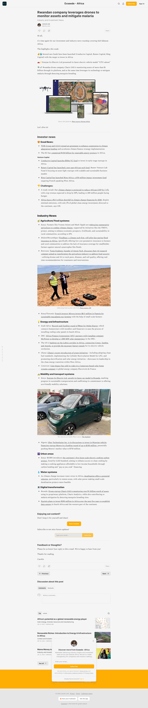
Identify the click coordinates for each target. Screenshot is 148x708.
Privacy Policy (89, 673)
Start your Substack (69, 699)
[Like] (39, 31)
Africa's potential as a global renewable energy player (62, 619)
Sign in (141, 4)
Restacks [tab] (51, 588)
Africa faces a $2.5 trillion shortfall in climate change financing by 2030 (71, 199)
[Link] (34, 137)
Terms (78, 694)
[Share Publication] (123, 4)
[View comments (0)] (44, 31)
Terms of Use (84, 671)
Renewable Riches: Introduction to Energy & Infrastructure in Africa (64, 634)
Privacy (72, 694)
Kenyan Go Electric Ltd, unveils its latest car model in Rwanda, (74, 378)
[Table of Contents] (2, 354)
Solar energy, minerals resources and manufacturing (55, 622)
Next (104, 574)
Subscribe (131, 4)
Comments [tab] (42, 588)
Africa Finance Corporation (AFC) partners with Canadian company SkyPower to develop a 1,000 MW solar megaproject (72, 337)
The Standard (86, 437)
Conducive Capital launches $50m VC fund (59, 160)
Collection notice (86, 694)
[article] (74, 623)
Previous (45, 574)
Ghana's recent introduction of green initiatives (67, 352)
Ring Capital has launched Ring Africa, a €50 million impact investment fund (74, 177)
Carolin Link (46, 24)
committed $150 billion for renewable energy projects (74, 153)
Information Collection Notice (73, 673)
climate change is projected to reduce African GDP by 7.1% (83, 189)
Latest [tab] (45, 613)
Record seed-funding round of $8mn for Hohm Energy (75, 325)
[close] (93, 641)
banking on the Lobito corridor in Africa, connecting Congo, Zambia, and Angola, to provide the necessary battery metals (75, 344)
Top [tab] (40, 613)
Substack (64, 704)
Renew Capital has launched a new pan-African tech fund (65, 167)
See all (41, 663)
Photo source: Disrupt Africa (81, 122)
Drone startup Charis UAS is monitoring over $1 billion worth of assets (78, 491)
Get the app (84, 699)
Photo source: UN (85, 308)
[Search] (119, 4)
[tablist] (46, 588)
